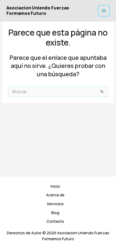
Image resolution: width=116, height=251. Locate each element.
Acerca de (55, 194)
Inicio (55, 186)
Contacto (55, 221)
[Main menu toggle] (104, 10)
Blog (55, 212)
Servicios (55, 203)
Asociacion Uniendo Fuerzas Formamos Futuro (37, 10)
